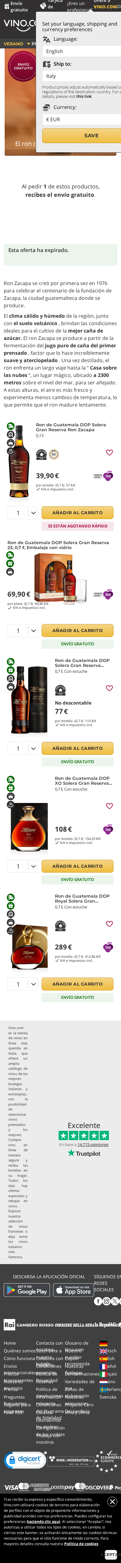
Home (10, 1343)
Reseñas (44, 1381)
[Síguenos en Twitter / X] (115, 1301)
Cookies (44, 1412)
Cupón (71, 1358)
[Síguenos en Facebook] (98, 1301)
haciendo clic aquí (43, 1521)
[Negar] (112, 1502)
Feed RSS (13, 1412)
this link (84, 96)
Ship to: (61, 63)
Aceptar (111, 1554)
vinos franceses (18, 1229)
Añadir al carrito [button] (77, 512)
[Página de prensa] (9, 1324)
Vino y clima (77, 1412)
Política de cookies (81, 1543)
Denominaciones (82, 1374)
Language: (65, 38)
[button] (25, 1461)
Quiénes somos (20, 1351)
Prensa (11, 1389)
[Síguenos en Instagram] (106, 1301)
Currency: (64, 107)
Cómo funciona (19, 1358)
